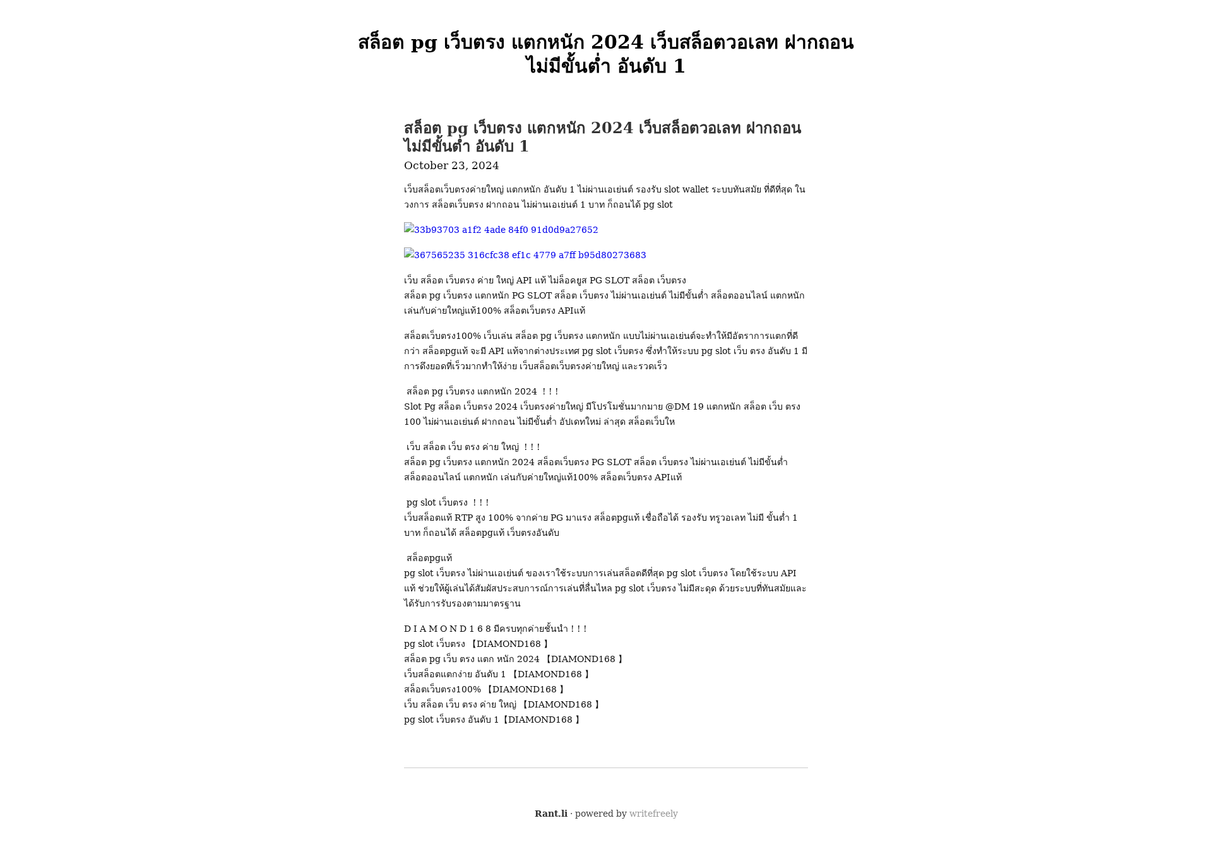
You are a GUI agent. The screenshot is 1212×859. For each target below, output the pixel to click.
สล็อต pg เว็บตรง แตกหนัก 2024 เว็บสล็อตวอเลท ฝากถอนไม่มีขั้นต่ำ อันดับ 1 (602, 137)
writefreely (653, 814)
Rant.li (551, 814)
